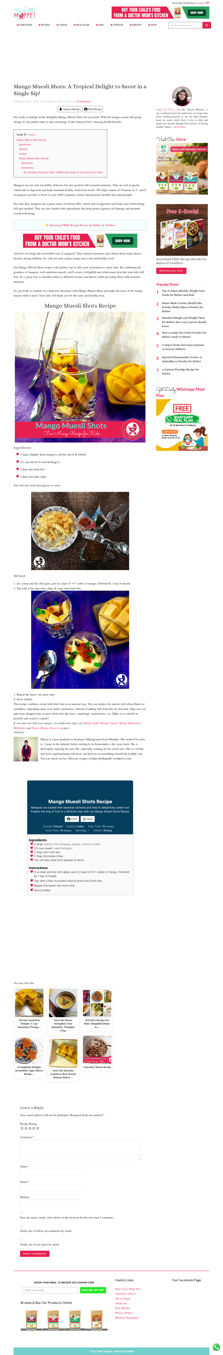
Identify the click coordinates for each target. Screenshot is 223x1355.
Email (24, 1182)
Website (25, 1197)
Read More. (180, 126)
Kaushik (129, 1351)
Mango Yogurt (108, 723)
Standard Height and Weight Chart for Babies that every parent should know (184, 322)
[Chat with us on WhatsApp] (216, 1348)
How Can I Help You (127, 1289)
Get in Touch (123, 1298)
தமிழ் (201, 2)
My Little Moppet (30, 12)
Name (24, 1166)
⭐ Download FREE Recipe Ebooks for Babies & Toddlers (80, 225)
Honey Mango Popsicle (45, 728)
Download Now (171, 270)
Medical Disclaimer (127, 1318)
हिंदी (207, 2)
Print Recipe (94, 109)
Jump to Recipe (71, 109)
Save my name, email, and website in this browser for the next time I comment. (67, 1217)
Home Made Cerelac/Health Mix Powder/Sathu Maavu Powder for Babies (182, 307)
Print (73, 819)
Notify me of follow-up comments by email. (46, 1231)
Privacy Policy (124, 1313)
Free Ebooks (122, 1308)
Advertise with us (125, 1293)
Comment (27, 1137)
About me (121, 1303)
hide (32, 134)
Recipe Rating (28, 1124)
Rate (89, 819)
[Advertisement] (111, 54)
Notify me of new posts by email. (40, 1244)
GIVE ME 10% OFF (93, 1290)
